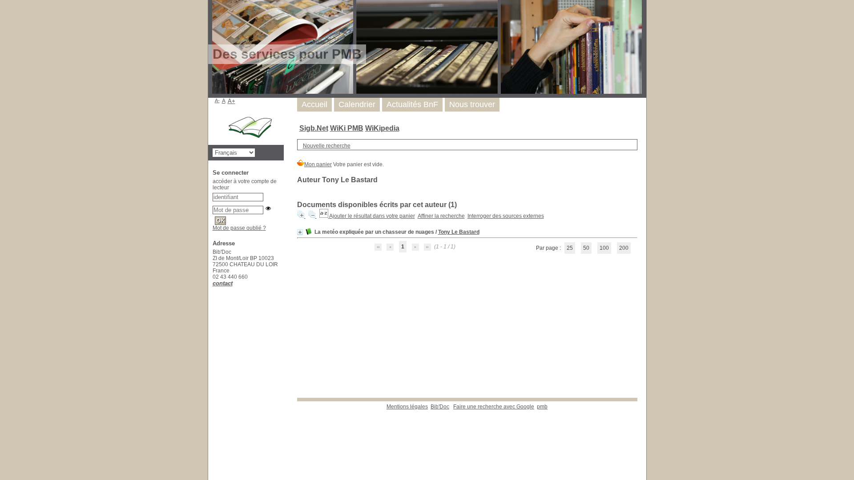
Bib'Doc (440, 407)
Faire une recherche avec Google (493, 407)
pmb (542, 407)
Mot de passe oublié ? (239, 228)
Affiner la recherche (441, 216)
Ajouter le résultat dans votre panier (372, 216)
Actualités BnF (412, 104)
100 (604, 248)
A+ (231, 101)
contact (223, 283)
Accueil (314, 104)
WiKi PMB (346, 128)
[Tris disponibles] (324, 216)
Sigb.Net (313, 128)
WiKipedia (382, 128)
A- (217, 100)
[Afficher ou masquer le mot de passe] (268, 208)
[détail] (300, 232)
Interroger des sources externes (505, 216)
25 (570, 248)
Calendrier (356, 104)
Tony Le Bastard (458, 232)
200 (623, 248)
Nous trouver (472, 104)
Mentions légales (407, 407)
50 (586, 248)
